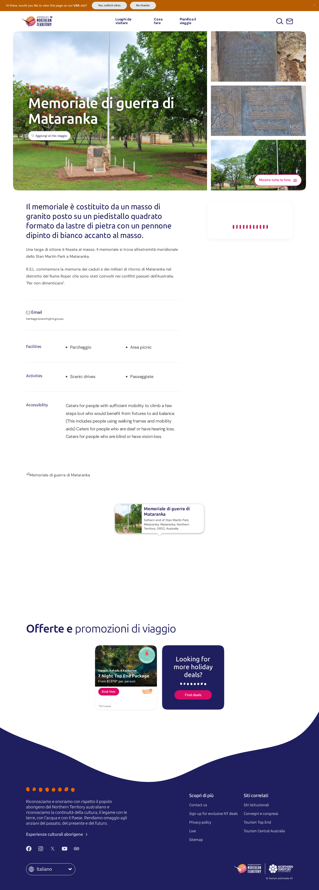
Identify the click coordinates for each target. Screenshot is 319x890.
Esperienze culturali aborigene (55, 834)
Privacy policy (200, 822)
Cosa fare (158, 21)
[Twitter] (52, 848)
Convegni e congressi (261, 813)
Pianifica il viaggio (188, 21)
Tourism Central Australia (264, 831)
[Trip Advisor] (76, 848)
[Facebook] (28, 848)
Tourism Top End (257, 822)
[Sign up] (289, 21)
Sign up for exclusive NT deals (213, 813)
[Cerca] (279, 21)
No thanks (143, 5)
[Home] (37, 21)
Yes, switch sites (109, 5)
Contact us (198, 805)
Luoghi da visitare (123, 21)
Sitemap (196, 839)
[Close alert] (314, 5)
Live (192, 831)
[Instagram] (40, 848)
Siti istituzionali (256, 805)
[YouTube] (64, 848)
